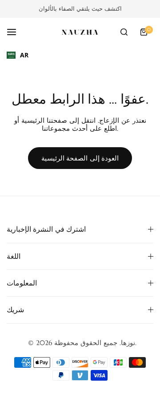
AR (24, 55)
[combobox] (17, 55)
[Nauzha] (80, 32)
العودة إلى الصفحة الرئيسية (80, 158)
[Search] (124, 32)
